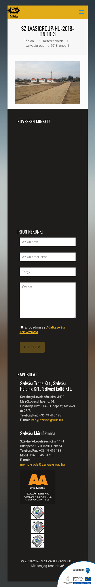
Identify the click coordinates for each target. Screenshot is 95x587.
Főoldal (29, 41)
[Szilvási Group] (14, 12)
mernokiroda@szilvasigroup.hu (42, 464)
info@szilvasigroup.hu (47, 420)
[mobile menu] (82, 12)
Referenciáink (53, 41)
